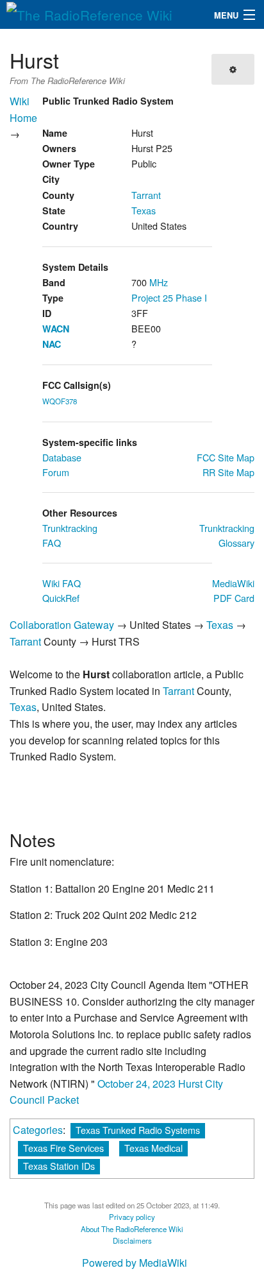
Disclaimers (132, 1240)
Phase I (191, 297)
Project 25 (152, 297)
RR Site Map (228, 472)
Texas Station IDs (59, 1165)
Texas (143, 210)
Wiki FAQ (61, 583)
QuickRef (60, 597)
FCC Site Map (225, 457)
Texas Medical (153, 1147)
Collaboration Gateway (62, 624)
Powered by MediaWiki (134, 1262)
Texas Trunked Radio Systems (138, 1129)
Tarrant (146, 194)
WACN (55, 328)
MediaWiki (233, 583)
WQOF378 (59, 401)
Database (61, 457)
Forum (55, 472)
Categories (38, 1129)
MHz (158, 282)
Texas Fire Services (63, 1147)
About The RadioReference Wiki (132, 1229)
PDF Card (233, 597)
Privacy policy (132, 1217)
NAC (51, 344)
